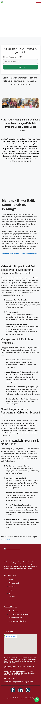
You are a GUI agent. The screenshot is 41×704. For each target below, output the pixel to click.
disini (8, 539)
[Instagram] (28, 690)
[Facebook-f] (12, 690)
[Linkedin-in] (20, 690)
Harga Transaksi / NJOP (12, 57)
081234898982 (9, 678)
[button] (4, 105)
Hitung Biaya (20, 67)
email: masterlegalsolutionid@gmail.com (18, 682)
